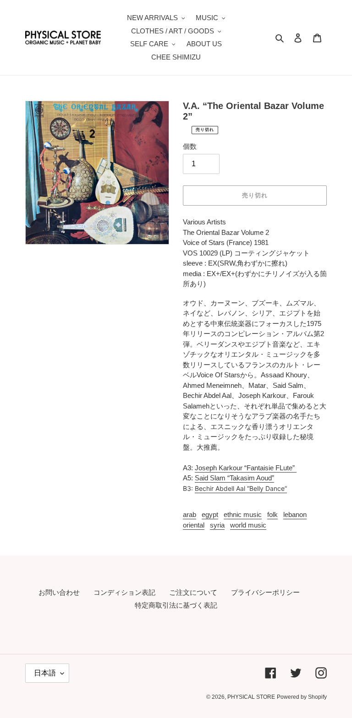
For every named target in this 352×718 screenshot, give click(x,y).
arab (189, 514)
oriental (193, 525)
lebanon (295, 514)
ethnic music (243, 514)
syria (217, 525)
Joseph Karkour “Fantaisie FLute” (246, 468)
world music (248, 525)
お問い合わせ (59, 592)
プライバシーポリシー (265, 592)
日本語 (45, 673)
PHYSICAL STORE (251, 697)
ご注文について (193, 592)
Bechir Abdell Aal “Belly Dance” (241, 488)
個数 (190, 146)
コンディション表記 (124, 592)
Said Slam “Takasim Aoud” (234, 478)
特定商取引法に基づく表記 (176, 605)
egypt (210, 514)
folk (272, 514)
